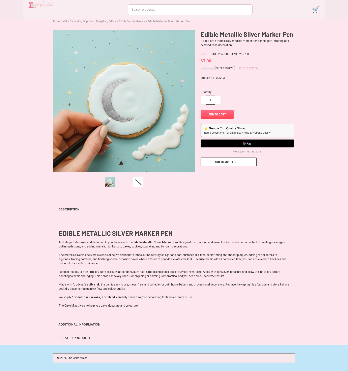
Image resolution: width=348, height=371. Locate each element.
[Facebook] (203, 174)
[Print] (217, 174)
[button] (247, 68)
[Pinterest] (232, 174)
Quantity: (206, 92)
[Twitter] (225, 174)
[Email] (210, 174)
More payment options (247, 151)
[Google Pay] (247, 143)
